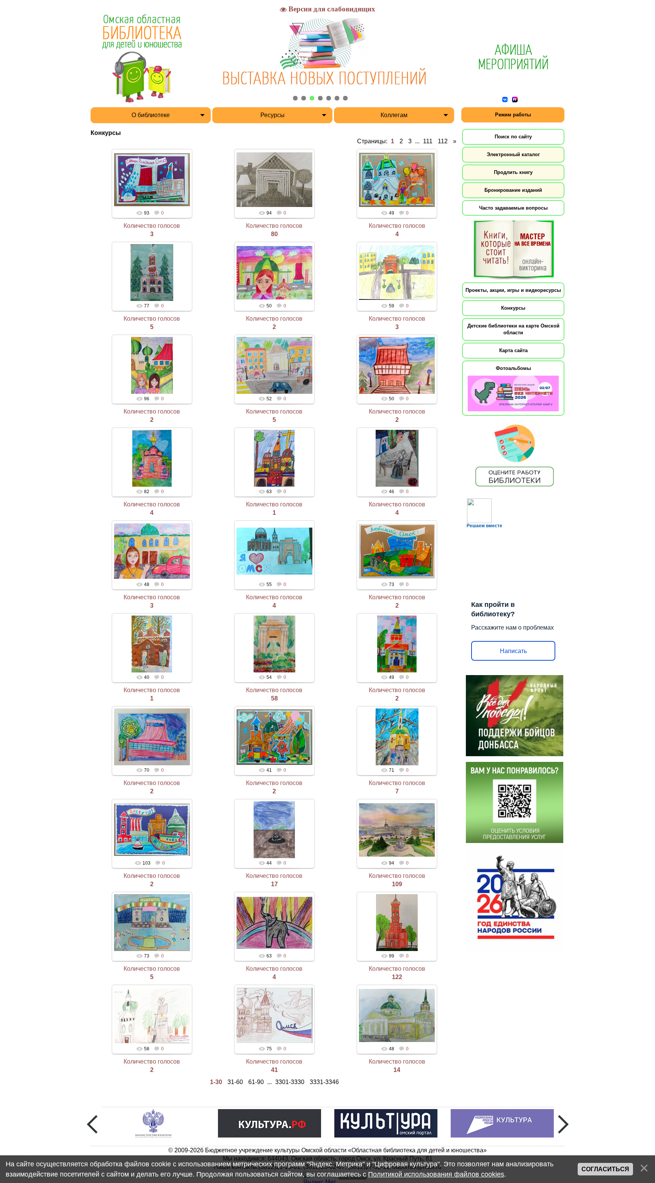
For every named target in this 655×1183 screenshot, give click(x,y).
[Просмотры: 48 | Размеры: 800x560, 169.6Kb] (397, 1015)
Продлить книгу (513, 172)
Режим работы (513, 115)
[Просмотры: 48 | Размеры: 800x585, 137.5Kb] (152, 551)
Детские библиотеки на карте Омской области (513, 329)
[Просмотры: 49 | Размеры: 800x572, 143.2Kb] (397, 179)
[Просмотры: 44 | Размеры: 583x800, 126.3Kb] (274, 829)
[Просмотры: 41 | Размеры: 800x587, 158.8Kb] (274, 736)
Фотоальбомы (513, 368)
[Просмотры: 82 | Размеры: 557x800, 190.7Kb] (152, 458)
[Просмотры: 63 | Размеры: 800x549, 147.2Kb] (274, 922)
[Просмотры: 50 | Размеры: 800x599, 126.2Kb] (397, 365)
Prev (92, 1124)
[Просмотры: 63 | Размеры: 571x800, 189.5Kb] (274, 458)
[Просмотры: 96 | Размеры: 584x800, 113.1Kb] (152, 365)
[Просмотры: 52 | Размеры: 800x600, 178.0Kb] (274, 365)
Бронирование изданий (513, 190)
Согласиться (605, 1169)
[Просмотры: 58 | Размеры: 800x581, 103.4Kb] (152, 1015)
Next (563, 1124)
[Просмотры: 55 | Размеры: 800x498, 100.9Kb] (274, 551)
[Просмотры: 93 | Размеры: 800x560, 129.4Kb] (152, 179)
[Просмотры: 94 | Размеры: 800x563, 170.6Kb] (397, 829)
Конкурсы (513, 308)
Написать (513, 651)
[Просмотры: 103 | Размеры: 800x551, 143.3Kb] (152, 829)
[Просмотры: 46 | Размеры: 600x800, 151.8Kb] (397, 458)
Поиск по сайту (513, 136)
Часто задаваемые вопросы (513, 208)
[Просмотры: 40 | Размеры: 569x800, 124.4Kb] (152, 644)
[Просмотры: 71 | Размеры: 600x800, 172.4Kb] (397, 736)
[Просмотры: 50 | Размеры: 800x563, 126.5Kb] (274, 272)
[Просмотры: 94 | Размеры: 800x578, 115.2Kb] (274, 179)
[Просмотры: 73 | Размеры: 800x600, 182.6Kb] (152, 922)
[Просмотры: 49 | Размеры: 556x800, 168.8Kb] (397, 644)
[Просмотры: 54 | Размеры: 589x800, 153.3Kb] (274, 644)
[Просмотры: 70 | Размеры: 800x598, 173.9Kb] (152, 736)
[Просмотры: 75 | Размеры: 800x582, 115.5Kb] (274, 1015)
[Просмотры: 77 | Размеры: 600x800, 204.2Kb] (152, 272)
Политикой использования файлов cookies (436, 1174)
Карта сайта (513, 350)
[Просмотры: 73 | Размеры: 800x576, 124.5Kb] (397, 551)
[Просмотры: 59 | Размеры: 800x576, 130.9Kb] (397, 272)
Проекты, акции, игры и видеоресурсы (513, 290)
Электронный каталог (513, 154)
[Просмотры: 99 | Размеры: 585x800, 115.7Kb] (397, 922)
